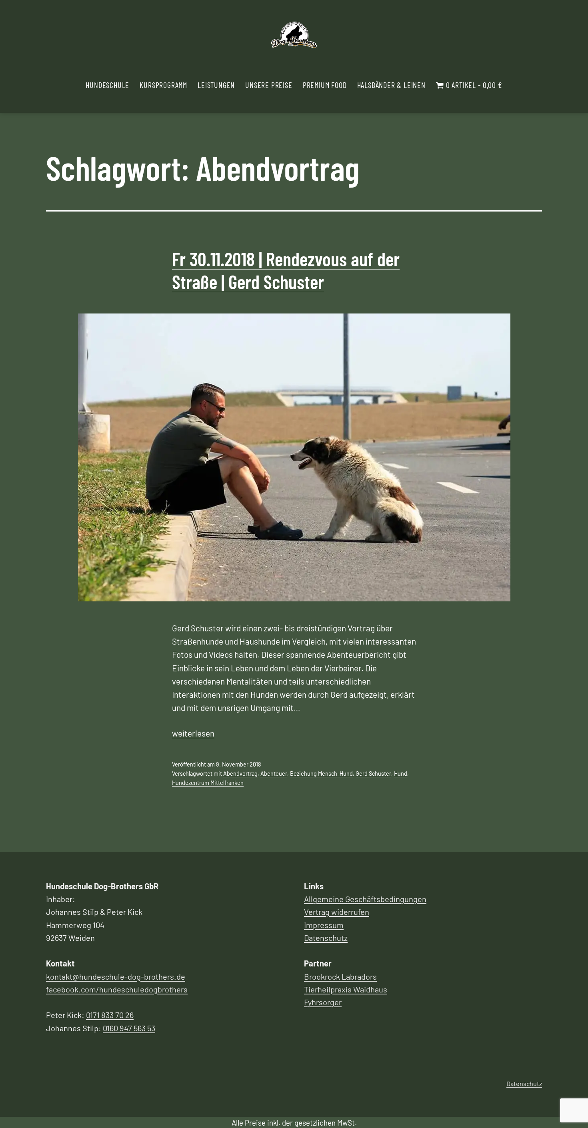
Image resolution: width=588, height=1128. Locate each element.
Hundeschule (107, 85)
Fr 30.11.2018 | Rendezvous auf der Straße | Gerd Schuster (286, 270)
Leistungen (216, 85)
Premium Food (325, 85)
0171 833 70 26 (110, 1015)
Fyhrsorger (323, 1002)
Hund (400, 773)
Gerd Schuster (373, 773)
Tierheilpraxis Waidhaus (345, 989)
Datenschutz (326, 937)
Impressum (324, 925)
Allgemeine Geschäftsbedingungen (365, 899)
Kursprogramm (163, 85)
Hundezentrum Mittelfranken (208, 782)
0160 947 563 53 (129, 1028)
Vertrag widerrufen (336, 911)
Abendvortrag (240, 773)
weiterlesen (193, 733)
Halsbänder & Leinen (391, 85)
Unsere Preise (268, 85)
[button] (571, 11)
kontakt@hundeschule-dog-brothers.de (115, 976)
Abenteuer (273, 773)
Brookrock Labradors (340, 976)
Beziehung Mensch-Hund (321, 773)
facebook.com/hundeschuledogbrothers (117, 989)
